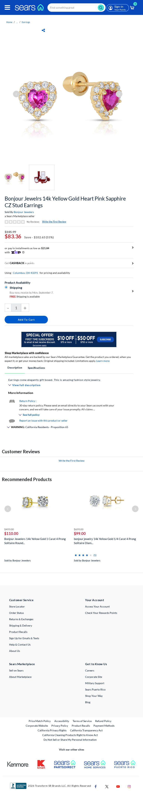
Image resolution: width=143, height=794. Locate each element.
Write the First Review (54, 221)
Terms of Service (82, 721)
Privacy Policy (59, 725)
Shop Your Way (94, 695)
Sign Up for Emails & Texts (24, 638)
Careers (89, 670)
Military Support (94, 683)
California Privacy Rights (52, 730)
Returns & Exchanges (21, 619)
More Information (20, 392)
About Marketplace (20, 676)
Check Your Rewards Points (101, 612)
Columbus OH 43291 (25, 272)
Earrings (26, 22)
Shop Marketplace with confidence (27, 353)
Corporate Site (93, 676)
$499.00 (9, 529)
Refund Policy (103, 721)
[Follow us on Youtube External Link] (118, 786)
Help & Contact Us (20, 644)
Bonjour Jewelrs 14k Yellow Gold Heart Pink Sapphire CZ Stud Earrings (65, 201)
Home (9, 22)
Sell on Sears (16, 670)
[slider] (83, 553)
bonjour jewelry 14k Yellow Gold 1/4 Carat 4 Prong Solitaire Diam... (105, 541)
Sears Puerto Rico (95, 689)
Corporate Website (37, 725)
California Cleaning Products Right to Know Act (70, 735)
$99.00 (80, 533)
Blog (87, 702)
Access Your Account (97, 606)
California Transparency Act (86, 730)
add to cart (26, 319)
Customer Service (21, 600)
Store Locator (17, 606)
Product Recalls (18, 631)
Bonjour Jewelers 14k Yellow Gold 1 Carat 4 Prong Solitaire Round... (35, 541)
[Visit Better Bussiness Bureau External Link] (18, 785)
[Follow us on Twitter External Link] (107, 786)
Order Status (16, 612)
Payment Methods (104, 725)
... (17, 22)
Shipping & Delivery (20, 625)
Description (14, 367)
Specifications (36, 367)
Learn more (102, 360)
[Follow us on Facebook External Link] (95, 786)
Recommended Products (27, 479)
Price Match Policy (40, 721)
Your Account (94, 600)
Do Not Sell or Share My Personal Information (70, 739)
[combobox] (76, 7)
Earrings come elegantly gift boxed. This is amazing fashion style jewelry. (54, 379)
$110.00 (11, 533)
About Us (14, 650)
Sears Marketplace (22, 664)
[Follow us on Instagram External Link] (129, 786)
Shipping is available (25, 296)
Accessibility (61, 721)
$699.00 (78, 529)
